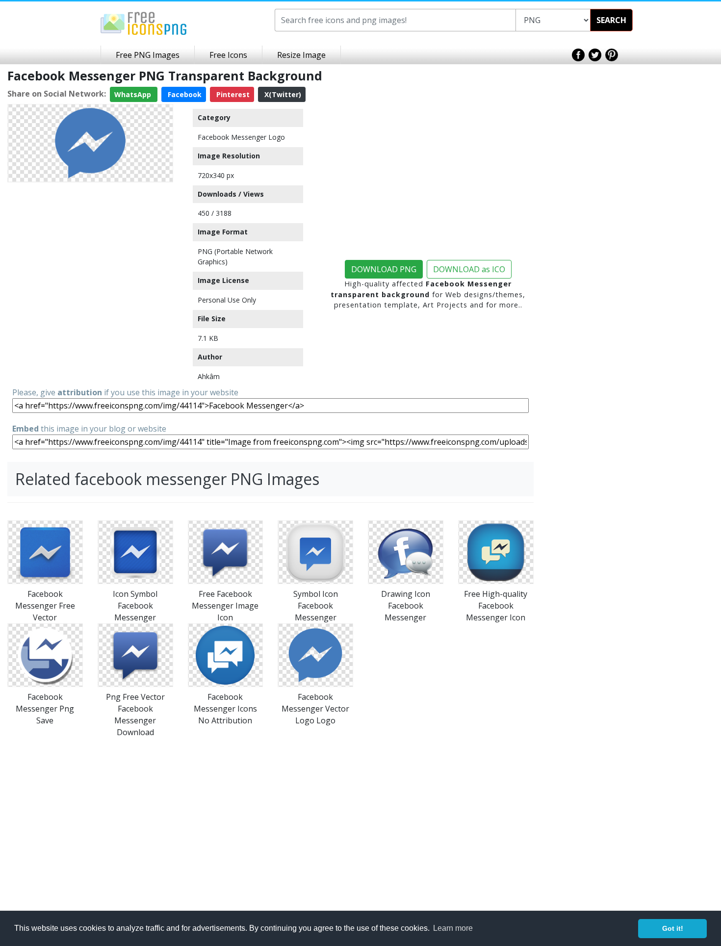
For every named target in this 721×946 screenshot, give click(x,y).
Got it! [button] (672, 928)
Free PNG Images (148, 55)
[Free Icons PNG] (144, 22)
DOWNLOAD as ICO (469, 269)
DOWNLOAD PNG (383, 269)
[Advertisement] (90, 255)
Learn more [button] (453, 928)
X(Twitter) (281, 94)
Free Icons (228, 55)
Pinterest (232, 94)
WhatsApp (133, 94)
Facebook (184, 94)
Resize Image (301, 55)
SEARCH (611, 20)
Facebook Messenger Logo (241, 137)
